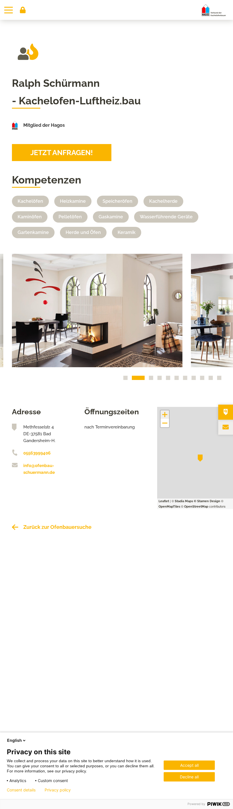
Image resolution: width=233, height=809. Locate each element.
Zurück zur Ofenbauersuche (57, 527)
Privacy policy (58, 790)
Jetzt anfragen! (61, 152)
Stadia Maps (184, 501)
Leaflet (164, 501)
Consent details (21, 790)
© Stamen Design (207, 501)
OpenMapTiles (169, 506)
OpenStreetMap (196, 506)
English (14, 740)
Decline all (189, 776)
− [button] (165, 423)
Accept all (189, 765)
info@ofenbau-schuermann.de (39, 469)
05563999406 (37, 453)
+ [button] (165, 414)
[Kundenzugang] (23, 10)
